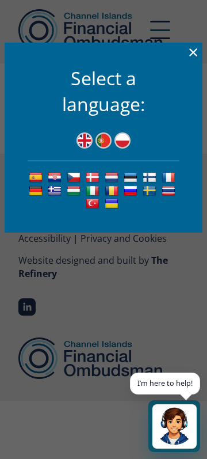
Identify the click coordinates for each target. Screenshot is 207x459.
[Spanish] (37, 177)
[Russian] (132, 190)
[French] (170, 177)
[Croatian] (56, 177)
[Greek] (56, 190)
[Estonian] (132, 177)
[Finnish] (151, 177)
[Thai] (170, 190)
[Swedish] (151, 190)
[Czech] (75, 177)
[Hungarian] (75, 190)
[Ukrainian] (113, 203)
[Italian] (94, 190)
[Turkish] (94, 203)
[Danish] (94, 177)
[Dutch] (113, 177)
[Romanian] (113, 190)
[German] (37, 190)
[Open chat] (174, 426)
